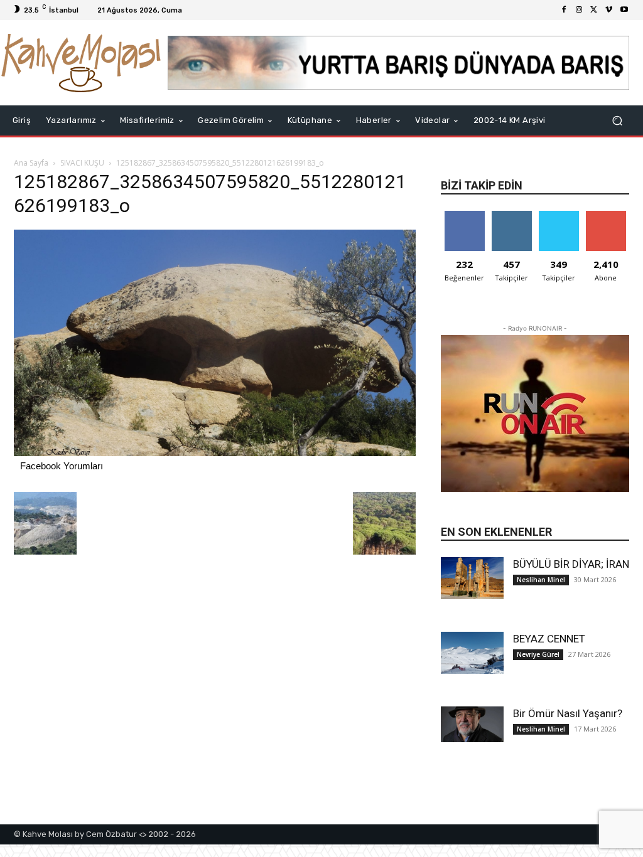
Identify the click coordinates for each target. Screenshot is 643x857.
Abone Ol (606, 215)
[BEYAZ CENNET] (472, 653)
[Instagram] (578, 10)
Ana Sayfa (31, 162)
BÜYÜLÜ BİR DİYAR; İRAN (571, 564)
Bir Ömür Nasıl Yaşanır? (567, 713)
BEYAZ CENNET (549, 638)
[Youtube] (624, 10)
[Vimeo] (609, 10)
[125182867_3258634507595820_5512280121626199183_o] (215, 452)
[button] (617, 121)
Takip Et (511, 215)
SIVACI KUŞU (82, 162)
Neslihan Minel (541, 579)
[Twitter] (594, 10)
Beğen (464, 215)
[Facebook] (563, 10)
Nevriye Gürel (538, 654)
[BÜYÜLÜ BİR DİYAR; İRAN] (472, 578)
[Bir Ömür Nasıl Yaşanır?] (472, 724)
